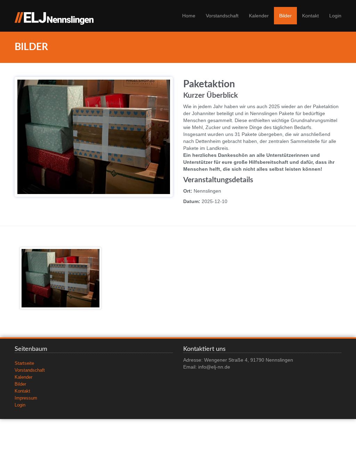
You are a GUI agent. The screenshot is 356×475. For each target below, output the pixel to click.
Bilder (285, 15)
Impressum (26, 398)
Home (188, 15)
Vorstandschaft (222, 15)
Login (335, 15)
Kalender (259, 15)
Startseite (24, 363)
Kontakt (310, 15)
